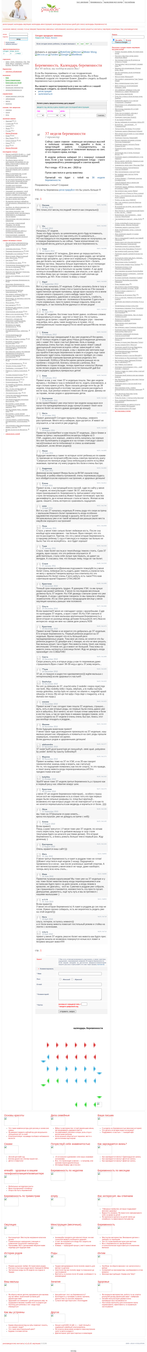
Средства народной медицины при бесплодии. (17, 396)
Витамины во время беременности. (13, 325)
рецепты (89, 29)
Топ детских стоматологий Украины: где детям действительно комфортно (15, 224)
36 (99, 1093)
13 (62, 1057)
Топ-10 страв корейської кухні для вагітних (119, 1242)
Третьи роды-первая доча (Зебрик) (127, 264)
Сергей (8, 126)
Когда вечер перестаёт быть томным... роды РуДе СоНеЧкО (129, 258)
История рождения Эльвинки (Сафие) (129, 278)
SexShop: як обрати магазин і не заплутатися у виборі (17, 208)
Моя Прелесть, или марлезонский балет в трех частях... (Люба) (129, 211)
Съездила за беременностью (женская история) (122, 1128)
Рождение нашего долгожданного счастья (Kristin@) (127, 168)
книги (83, 29)
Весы (12, 63)
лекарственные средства (15, 96)
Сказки (8, 1143)
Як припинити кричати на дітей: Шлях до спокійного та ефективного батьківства (118, 1218)
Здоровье (103, 1281)
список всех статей (13, 434)
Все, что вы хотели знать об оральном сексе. (16, 389)
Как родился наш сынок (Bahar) (126, 191)
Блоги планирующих (13, 80)
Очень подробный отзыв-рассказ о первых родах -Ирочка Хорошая (127, 224)
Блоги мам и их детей (13, 83)
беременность (96, 2)
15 (43, 1057)
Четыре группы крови (13, 366)
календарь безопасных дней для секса (68, 24)
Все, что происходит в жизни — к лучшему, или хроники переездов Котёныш (74, 1162)
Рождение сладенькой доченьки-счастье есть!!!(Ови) (127, 334)
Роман (47, 38)
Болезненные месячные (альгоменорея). (14, 291)
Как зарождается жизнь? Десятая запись (119, 1159)
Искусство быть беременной (20, 1190)
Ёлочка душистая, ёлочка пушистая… (23, 1159)
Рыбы (21, 65)
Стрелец (26, 63)
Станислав (9, 123)
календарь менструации (42, 24)
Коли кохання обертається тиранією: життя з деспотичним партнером (73, 1137)
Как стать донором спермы (15, 339)
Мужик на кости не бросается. (17, 429)
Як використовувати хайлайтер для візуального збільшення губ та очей (18, 203)
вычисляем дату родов (113, 2)
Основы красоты (14, 1115)
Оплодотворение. (12, 382)
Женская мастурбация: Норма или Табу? (118, 1274)
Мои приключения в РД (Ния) (125, 408)
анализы (70, 29)
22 (99, 1069)
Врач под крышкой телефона (20, 1188)
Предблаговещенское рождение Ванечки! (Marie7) (126, 352)
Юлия (8, 136)
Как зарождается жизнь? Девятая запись (119, 1161)
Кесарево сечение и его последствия (14, 342)
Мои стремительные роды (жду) (126, 83)
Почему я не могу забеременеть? (18, 359)
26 (71, 1081)
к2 (28, 1344)
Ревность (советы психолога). (17, 371)
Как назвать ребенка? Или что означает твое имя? (17, 295)
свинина (9, 110)
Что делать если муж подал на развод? (118, 1130)
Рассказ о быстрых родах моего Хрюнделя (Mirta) (126, 56)
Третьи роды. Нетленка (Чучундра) (127, 129)
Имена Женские (11, 148)
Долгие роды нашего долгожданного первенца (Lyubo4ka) (128, 320)
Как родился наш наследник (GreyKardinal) (125, 311)
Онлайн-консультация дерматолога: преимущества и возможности (17, 187)
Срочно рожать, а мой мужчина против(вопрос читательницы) (17, 420)
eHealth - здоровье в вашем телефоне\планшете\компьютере (24, 1172)
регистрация (8, 24)
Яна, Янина (10, 138)
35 (90, 1093)
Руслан (8, 131)
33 (71, 1093)
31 (53, 1093)
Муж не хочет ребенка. (14, 316)
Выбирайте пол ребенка (14, 254)
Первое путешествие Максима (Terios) (129, 342)
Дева (7, 63)
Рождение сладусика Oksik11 (125, 117)
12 (71, 1057)
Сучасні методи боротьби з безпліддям (71, 1301)
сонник (20, 29)
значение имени (9, 29)
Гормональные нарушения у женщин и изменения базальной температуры (24, 1243)
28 (53, 1081)
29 (43, 1081)
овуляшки (36, 1344)
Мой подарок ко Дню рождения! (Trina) (129, 358)
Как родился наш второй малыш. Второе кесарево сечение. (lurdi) (127, 287)
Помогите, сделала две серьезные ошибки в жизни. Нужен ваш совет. (16, 320)
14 (53, 1057)
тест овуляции (82, 2)
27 (62, 1081)
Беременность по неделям (67, 1170)
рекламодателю (130, 29)
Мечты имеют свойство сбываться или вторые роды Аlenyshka (129, 162)
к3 (30, 1344)
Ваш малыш (11, 1281)
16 (43, 1069)
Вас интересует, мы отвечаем (115, 1196)
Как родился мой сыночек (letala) (127, 251)
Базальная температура (14, 377)
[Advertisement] (70, 218)
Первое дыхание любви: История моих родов (27, 1266)
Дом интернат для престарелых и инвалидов (73, 1333)
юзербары (115, 29)
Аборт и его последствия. (15, 314)
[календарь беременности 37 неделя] (99, 1106)
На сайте (118, 40)
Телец (12, 62)
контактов (100, 964)
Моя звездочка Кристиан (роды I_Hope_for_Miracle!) (126, 394)
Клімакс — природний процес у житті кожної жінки (75, 1246)
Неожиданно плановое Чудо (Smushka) (129, 308)
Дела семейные (60, 1115)
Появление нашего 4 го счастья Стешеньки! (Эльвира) (126, 101)
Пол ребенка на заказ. (14, 263)
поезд (8, 112)
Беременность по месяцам (114, 1170)
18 (62, 1069)
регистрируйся (67, 190)
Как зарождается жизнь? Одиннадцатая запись (121, 1157)
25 (81, 1081)
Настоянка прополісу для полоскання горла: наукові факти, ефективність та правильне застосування (18, 214)
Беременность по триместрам (22, 1196)
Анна (7, 145)
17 (53, 1069)
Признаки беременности (14, 251)
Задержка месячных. (13, 249)
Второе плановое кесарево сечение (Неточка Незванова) (128, 141)
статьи (26, 29)
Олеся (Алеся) (11, 140)
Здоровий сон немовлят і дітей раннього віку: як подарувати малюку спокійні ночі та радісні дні (18, 193)
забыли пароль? (11, 44)
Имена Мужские (11, 133)
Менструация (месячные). (66, 1224)
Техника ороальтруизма (14, 375)
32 (62, 1093)
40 (71, 1104)
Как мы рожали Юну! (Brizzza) (126, 345)
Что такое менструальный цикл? (21, 1329)
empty (54, 1196)
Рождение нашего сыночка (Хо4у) (127, 227)
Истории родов (13, 1253)
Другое (55, 1312)
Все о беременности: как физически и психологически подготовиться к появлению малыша (120, 1246)
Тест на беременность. (14, 363)
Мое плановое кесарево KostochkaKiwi (129, 271)
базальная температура (14, 87)
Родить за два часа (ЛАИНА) (125, 200)
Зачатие (56, 1281)
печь (7, 115)
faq (122, 29)
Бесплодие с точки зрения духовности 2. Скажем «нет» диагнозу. (16, 405)
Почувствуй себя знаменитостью (70, 1143)
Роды (54, 1253)
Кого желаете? (11, 305)
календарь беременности (95, 24)
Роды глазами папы (122, 284)
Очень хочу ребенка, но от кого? (17, 276)
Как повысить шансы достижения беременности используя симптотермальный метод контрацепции (18, 354)
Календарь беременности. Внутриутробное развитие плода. (18, 285)
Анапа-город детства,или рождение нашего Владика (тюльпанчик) (128, 243)
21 (90, 1069)
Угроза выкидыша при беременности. (14, 335)
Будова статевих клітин (18, 1331)
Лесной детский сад (16, 1157)
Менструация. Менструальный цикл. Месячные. (17, 257)
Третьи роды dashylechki (124, 94)
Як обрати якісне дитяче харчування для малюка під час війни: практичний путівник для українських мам (17, 162)
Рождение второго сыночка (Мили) (127, 246)
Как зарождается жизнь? (112, 1143)
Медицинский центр (13, 380)
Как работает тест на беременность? (70, 1295)
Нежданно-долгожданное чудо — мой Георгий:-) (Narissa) (128, 367)
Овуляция (9, 260)
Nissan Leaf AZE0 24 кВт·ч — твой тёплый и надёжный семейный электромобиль (18, 156)
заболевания (60, 29)
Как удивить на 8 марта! (123, 364)
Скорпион (18, 63)
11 (81, 1057)
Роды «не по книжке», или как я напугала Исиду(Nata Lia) (126, 114)
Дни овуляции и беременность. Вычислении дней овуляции (17, 244)
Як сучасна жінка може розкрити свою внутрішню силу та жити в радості (17, 169)
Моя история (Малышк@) (124, 76)
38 (90, 1104)
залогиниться (45, 94)
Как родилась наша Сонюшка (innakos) (129, 327)
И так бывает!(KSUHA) (123, 120)
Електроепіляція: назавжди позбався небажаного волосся (17, 235)
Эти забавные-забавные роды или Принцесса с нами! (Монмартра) (127, 90)
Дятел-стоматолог (15, 1161)
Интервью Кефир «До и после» (68, 1165)
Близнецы (19, 62)
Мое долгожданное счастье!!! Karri (127, 172)
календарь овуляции (22, 24)
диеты (77, 29)
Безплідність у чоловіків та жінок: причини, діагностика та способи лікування (72, 1298)
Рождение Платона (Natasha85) (126, 138)
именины (50, 29)
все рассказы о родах (123, 411)
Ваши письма (106, 1115)
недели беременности (14, 90)
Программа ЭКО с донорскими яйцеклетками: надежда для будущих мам (27, 1247)
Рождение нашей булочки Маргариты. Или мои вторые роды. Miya (128, 348)
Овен (7, 62)
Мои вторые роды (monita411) (125, 262)
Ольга (8, 143)
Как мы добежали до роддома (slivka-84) (129, 122)
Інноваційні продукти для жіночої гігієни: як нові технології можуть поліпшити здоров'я (74, 1238)
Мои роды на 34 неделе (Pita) (125, 295)
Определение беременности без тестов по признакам (17, 266)
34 (81, 1093)
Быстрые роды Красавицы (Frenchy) (128, 249)
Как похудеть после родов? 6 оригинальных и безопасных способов (16, 347)
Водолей (15, 65)
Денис (8, 128)
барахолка (41, 29)
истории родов (118, 49)
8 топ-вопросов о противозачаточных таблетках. (17, 330)
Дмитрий (9, 121)
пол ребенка (130, 2)
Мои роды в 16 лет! (13, 269)
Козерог (8, 65)
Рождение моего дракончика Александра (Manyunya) (125, 330)
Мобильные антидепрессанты (20, 1186)
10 (90, 1057)
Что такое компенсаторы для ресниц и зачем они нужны (16, 198)
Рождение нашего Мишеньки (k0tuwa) (128, 131)
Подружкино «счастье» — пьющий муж (118, 1132)
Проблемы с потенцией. (14, 368)
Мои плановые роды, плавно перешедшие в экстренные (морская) (128, 388)
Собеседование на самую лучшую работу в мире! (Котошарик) (127, 405)
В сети (128, 40)
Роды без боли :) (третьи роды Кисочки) (129, 398)
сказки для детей (12, 85)
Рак (25, 62)
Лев (28, 62)
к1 (26, 1344)
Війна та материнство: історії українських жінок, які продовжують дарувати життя (16, 175)
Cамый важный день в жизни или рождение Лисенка (127, 183)
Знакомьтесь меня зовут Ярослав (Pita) (129, 165)
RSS (7, 78)
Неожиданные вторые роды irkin (126, 306)
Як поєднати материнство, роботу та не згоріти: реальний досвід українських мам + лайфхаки (18, 181)
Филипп (54, 38)
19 (71, 1069)
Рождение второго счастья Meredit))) (128, 355)
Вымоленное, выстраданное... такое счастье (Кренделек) (128, 215)
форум (33, 29)
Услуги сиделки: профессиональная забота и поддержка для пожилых (16, 230)
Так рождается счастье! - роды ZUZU (128, 219)
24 (90, 1081)
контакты (98, 29)
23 (99, 1081)
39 (81, 1104)
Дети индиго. (10, 302)
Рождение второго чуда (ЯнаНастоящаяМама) (123, 267)
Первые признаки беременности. (18, 280)
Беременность (106, 1224)
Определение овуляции (14, 312)
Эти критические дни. (13, 393)
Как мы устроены (14, 1312)
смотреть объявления (14, 71)
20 (81, 1069)
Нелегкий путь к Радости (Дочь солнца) (129, 193)
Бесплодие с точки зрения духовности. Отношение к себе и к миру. (18, 415)
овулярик (106, 29)
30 (43, 1093)
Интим (101, 1253)
